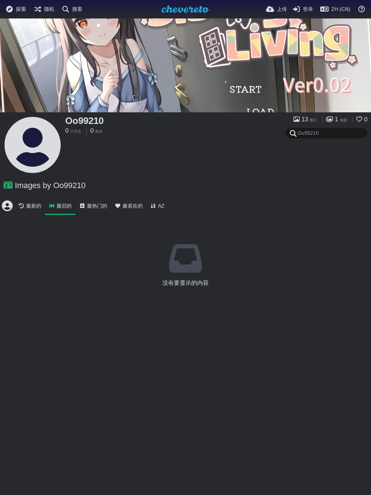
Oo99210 (84, 120)
